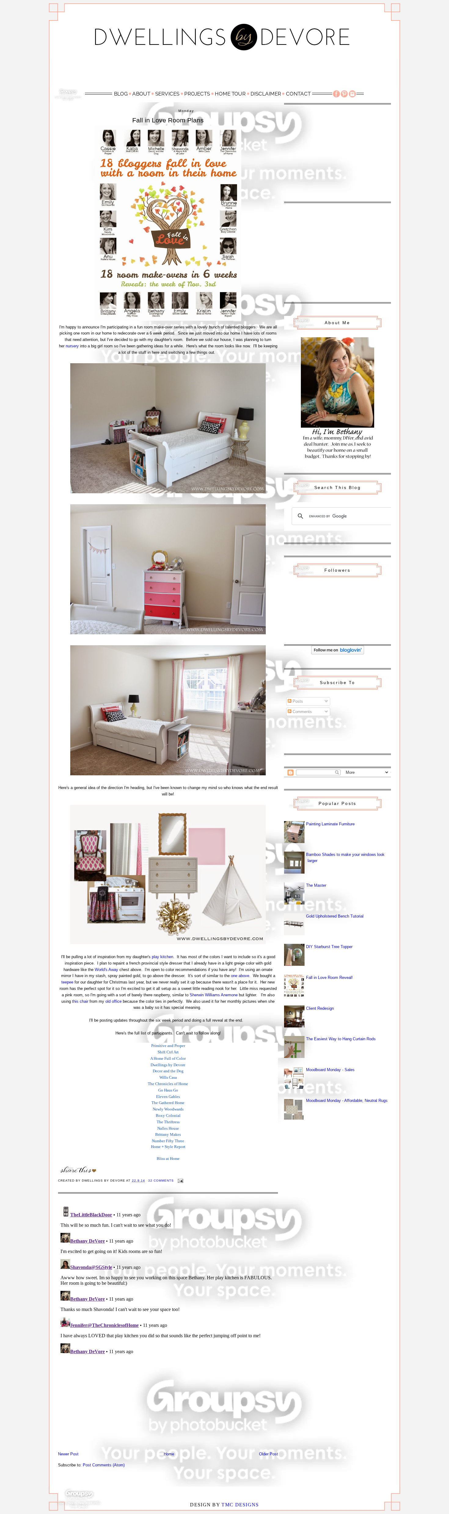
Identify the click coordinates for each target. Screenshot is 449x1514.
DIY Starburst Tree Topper (329, 946)
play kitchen (162, 956)
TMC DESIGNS (240, 1504)
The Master (316, 885)
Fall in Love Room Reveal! (329, 977)
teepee (67, 982)
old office (113, 1001)
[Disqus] (168, 1280)
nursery (72, 346)
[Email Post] (180, 1180)
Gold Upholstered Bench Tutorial (334, 916)
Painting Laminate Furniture (330, 824)
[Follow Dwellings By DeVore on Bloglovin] (337, 653)
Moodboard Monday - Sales (330, 1069)
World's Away (106, 969)
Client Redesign (320, 1008)
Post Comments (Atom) (104, 1465)
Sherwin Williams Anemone (214, 995)
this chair (80, 1001)
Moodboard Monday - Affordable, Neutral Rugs (347, 1100)
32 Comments (161, 1180)
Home (169, 1454)
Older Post (268, 1454)
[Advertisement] (224, 72)
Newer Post (68, 1454)
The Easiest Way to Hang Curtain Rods (341, 1039)
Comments (301, 711)
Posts (297, 701)
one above (240, 975)
